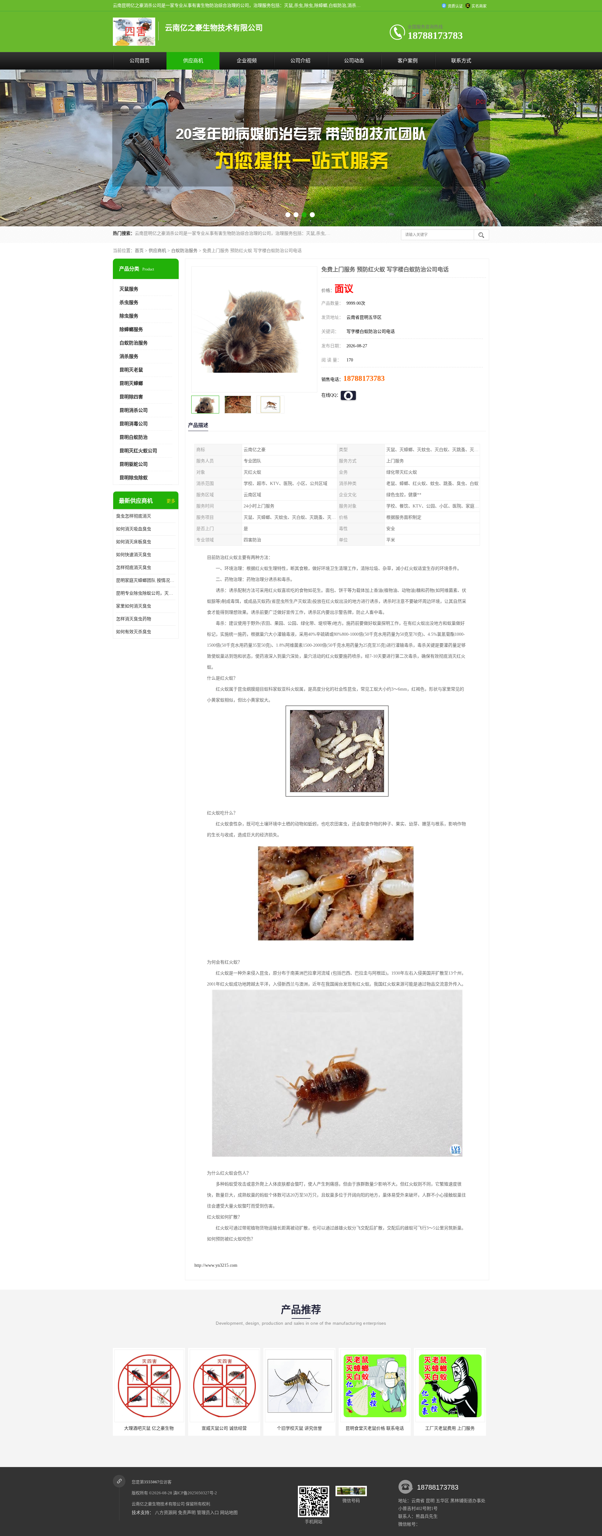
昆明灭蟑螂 (131, 383)
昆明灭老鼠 (131, 369)
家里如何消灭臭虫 (133, 606)
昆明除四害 (131, 396)
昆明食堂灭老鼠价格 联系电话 (299, 1428)
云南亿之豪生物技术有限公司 (158, 1504)
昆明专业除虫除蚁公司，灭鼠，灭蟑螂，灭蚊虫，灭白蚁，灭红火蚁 (146, 593)
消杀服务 (128, 356)
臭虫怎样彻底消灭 (133, 516)
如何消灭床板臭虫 (133, 541)
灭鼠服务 (128, 289)
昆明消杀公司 (133, 410)
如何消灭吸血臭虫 (133, 529)
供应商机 (193, 60)
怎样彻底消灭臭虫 (133, 567)
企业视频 (247, 60)
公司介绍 (300, 60)
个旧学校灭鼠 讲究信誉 (224, 1428)
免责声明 (187, 1512)
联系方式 (461, 60)
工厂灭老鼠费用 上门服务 (374, 1428)
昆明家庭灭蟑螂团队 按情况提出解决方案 (146, 580)
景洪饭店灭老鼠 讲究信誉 (450, 1428)
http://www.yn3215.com (215, 1265)
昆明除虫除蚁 (133, 477)
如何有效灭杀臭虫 (133, 631)
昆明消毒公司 (133, 423)
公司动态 (354, 60)
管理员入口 (208, 1512)
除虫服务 (128, 315)
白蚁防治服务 (184, 250)
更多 (170, 501)
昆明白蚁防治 (133, 437)
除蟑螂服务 (131, 329)
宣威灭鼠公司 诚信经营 (149, 1428)
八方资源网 (166, 1512)
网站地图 (229, 1512)
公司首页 (139, 60)
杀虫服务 (128, 302)
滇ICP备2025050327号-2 (195, 1493)
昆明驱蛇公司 (133, 464)
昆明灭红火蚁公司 (138, 450)
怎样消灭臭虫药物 (133, 619)
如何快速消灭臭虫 (133, 554)
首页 (139, 250)
